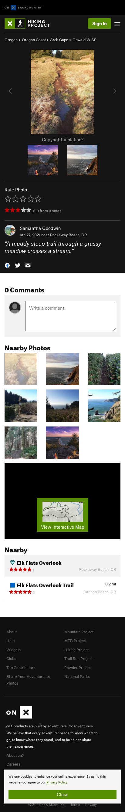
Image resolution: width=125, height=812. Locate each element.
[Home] (30, 23)
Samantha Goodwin (40, 228)
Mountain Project (78, 631)
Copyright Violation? (62, 139)
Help (10, 640)
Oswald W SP (84, 39)
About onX (15, 755)
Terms (75, 804)
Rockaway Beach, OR (68, 234)
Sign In (99, 23)
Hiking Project (76, 649)
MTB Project (75, 640)
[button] (7, 264)
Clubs (11, 658)
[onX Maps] (19, 717)
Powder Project (77, 667)
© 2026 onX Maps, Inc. (46, 804)
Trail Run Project (78, 658)
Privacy (91, 804)
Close (62, 794)
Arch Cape (59, 39)
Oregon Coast (34, 39)
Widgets (13, 649)
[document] (62, 786)
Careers (13, 764)
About (11, 631)
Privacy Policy (56, 782)
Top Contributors (20, 667)
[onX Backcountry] (23, 8)
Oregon (11, 39)
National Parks (77, 676)
